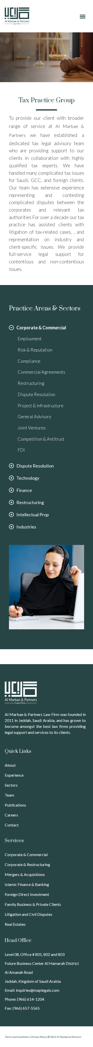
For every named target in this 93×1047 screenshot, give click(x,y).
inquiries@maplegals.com (37, 990)
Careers (11, 815)
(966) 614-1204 (30, 999)
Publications (15, 805)
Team (9, 795)
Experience (14, 775)
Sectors (11, 785)
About (10, 765)
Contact (12, 824)
